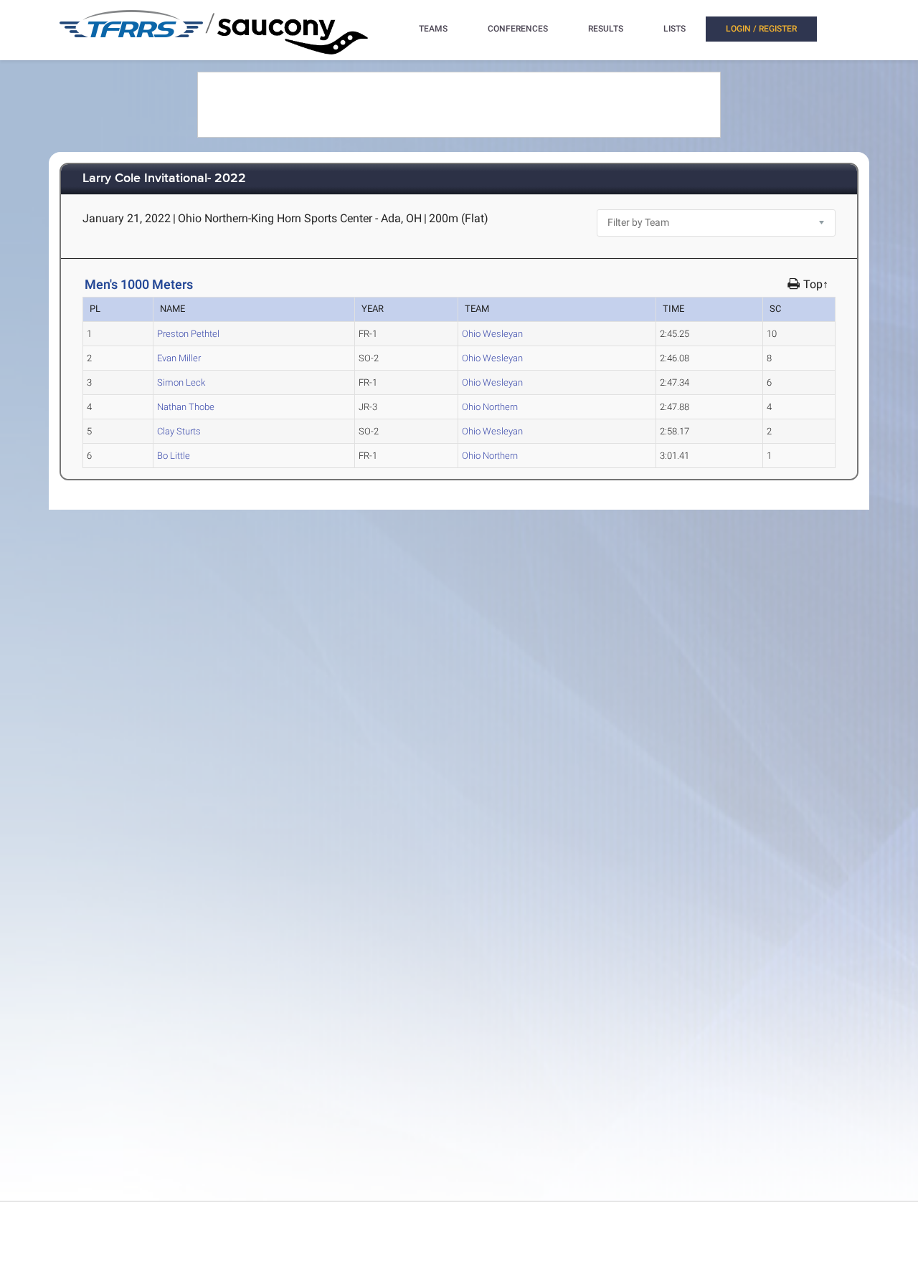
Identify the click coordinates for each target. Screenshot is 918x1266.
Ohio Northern (490, 406)
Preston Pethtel (188, 333)
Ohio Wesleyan (492, 333)
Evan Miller (179, 358)
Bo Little (173, 455)
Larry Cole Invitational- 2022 (164, 179)
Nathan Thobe (185, 406)
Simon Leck (181, 382)
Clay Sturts (179, 431)
